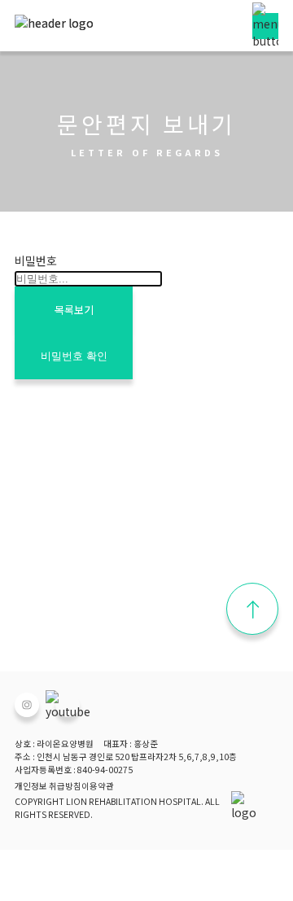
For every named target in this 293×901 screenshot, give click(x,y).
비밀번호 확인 (74, 356)
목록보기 (74, 309)
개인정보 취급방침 (48, 786)
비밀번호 (36, 260)
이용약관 (97, 786)
